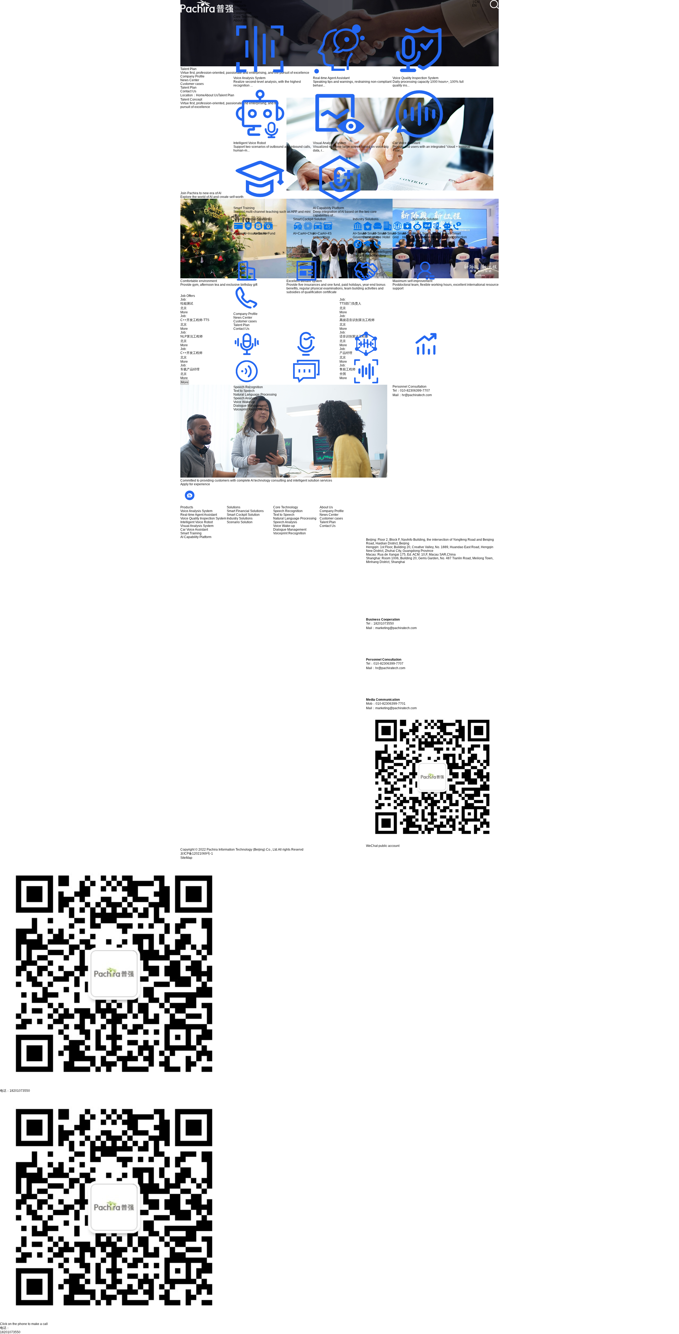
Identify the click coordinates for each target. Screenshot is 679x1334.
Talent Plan (241, 325)
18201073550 (10, 1332)
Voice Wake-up (244, 402)
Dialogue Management (250, 406)
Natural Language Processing (255, 394)
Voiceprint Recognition (249, 409)
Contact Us (241, 329)
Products (239, 5)
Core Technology (245, 17)
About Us (240, 20)
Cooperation (242, 13)
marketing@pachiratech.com (396, 628)
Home (237, 2)
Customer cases (245, 321)
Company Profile (245, 314)
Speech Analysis (245, 398)
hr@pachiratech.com (390, 668)
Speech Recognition (248, 387)
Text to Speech (244, 391)
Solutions (240, 9)
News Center (242, 317)
